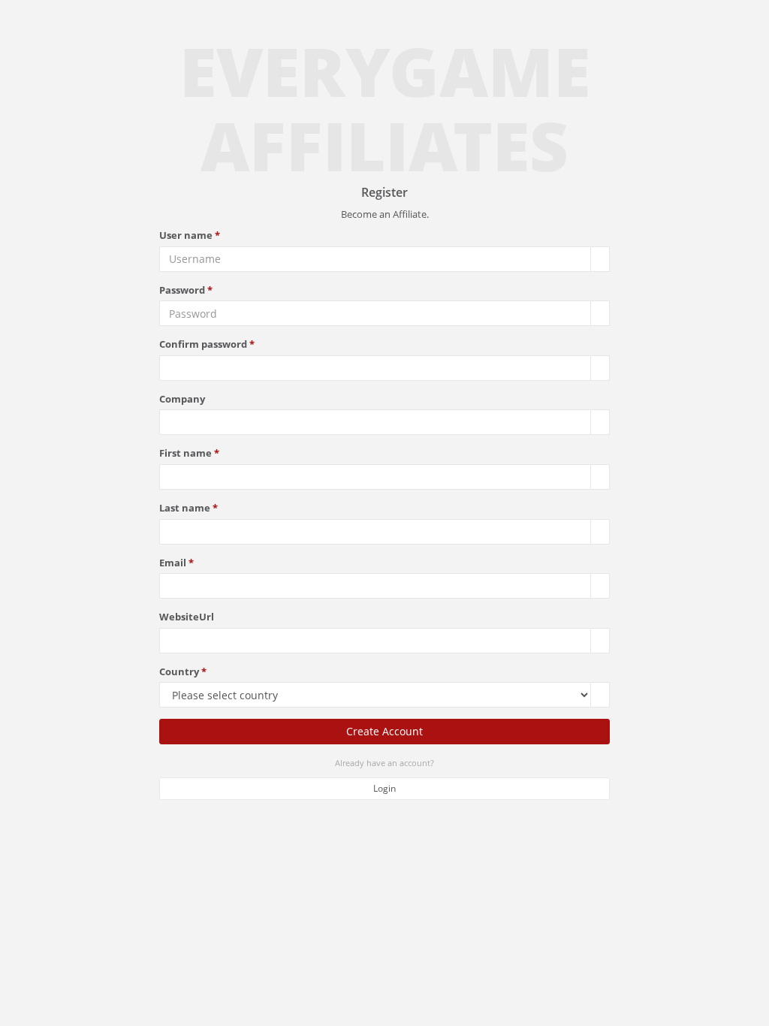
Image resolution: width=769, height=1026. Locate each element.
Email (172, 562)
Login (384, 788)
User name (186, 235)
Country (179, 671)
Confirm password (203, 344)
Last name (184, 508)
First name (185, 453)
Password (182, 290)
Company (182, 399)
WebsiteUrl (186, 616)
